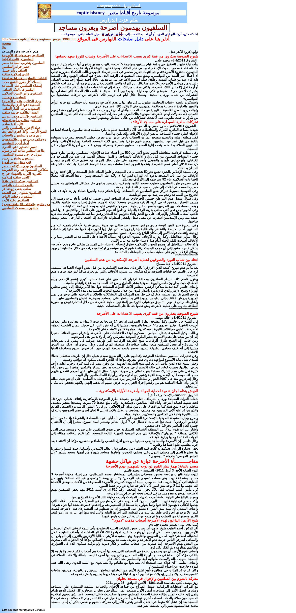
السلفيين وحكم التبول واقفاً (20, 181)
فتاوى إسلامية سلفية (15, 74)
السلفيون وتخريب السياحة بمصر (23, 63)
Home (6, 44)
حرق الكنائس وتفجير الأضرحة (21, 101)
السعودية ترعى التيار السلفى (21, 108)
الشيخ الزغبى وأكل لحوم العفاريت (24, 131)
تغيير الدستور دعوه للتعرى (19, 147)
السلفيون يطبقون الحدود (18, 158)
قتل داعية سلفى (12, 124)
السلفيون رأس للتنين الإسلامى (22, 93)
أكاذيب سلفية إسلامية (16, 177)
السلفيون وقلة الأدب (15, 200)
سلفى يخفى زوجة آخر (16, 189)
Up (4, 47)
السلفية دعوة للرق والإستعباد (21, 105)
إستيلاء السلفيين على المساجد (22, 85)
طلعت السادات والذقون (17, 185)
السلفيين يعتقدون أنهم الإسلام (21, 120)
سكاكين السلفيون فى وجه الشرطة (25, 169)
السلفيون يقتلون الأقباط (17, 59)
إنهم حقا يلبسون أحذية (16, 162)
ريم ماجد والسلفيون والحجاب (21, 135)
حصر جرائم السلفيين (15, 66)
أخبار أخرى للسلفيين (15, 143)
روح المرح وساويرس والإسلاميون (24, 139)
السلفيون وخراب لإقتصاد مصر (22, 166)
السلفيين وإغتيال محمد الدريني (22, 116)
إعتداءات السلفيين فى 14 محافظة (24, 78)
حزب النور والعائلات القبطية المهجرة (26, 204)
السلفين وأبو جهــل (14, 70)
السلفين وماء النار (14, 97)
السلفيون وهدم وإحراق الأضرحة (23, 55)
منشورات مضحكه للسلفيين (20, 208)
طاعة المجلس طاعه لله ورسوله (23, 150)
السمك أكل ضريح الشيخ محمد (21, 82)
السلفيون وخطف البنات (17, 196)
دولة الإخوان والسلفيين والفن (21, 127)
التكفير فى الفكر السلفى (18, 89)
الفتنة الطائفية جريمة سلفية (20, 112)
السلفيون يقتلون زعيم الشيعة (21, 192)
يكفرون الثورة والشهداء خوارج (22, 173)
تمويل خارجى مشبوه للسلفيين (22, 154)
